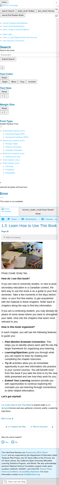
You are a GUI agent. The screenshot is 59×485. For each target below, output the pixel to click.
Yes (6, 442)
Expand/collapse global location (56, 218)
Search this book (7, 50)
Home (14, 219)
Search (5, 482)
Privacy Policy (46, 469)
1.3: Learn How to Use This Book (16, 405)
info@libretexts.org (31, 474)
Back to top (6, 419)
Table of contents (13, 237)
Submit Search (8, 59)
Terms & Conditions (10, 472)
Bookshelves (31, 219)
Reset (4, 77)
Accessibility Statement (29, 472)
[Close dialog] (1, 197)
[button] (9, 170)
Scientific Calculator (14, 150)
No (16, 442)
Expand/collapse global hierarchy (4, 219)
